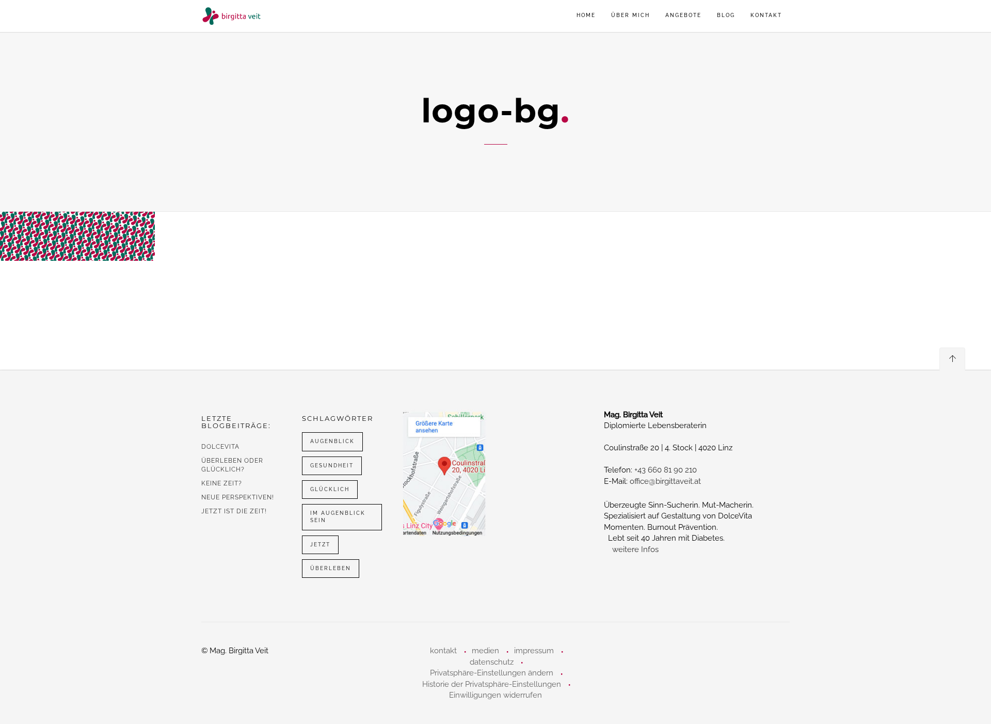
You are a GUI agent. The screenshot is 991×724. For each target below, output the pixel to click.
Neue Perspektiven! (237, 497)
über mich (630, 15)
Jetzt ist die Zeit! (234, 511)
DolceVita (220, 446)
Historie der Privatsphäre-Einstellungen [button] (491, 684)
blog (726, 15)
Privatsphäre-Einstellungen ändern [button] (491, 673)
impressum (534, 650)
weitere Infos (635, 549)
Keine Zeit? (221, 483)
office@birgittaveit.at (665, 481)
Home (586, 15)
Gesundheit (332, 465)
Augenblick (332, 441)
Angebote (683, 15)
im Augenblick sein (337, 516)
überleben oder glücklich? (232, 465)
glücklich (329, 489)
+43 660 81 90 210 (665, 470)
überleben (330, 568)
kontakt (766, 15)
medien (485, 650)
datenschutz (492, 662)
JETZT (320, 544)
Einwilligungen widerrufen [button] (495, 695)
